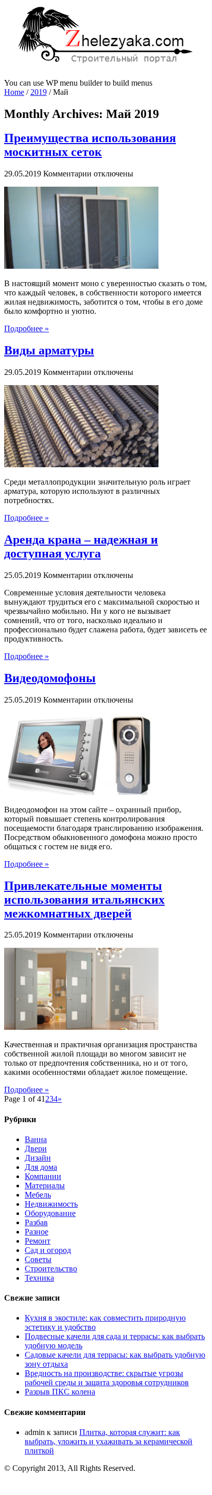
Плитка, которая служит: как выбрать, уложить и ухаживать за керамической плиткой (108, 1441)
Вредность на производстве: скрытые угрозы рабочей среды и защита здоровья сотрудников (107, 1378)
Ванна (36, 1139)
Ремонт (37, 1241)
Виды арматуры (49, 350)
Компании (43, 1176)
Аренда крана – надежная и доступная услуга (81, 546)
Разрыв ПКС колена (60, 1391)
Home (14, 92)
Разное (36, 1231)
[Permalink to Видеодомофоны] (81, 792)
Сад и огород (48, 1250)
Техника (39, 1277)
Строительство (51, 1268)
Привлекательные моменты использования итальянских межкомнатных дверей (84, 899)
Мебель (38, 1194)
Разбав (36, 1222)
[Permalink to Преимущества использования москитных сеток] (81, 266)
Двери (36, 1148)
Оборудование (50, 1213)
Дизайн (38, 1157)
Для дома (41, 1167)
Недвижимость (51, 1204)
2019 (38, 92)
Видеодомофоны (50, 678)
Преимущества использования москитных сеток (90, 144)
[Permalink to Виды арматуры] (81, 464)
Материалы (45, 1185)
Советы (38, 1259)
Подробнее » (26, 328)
